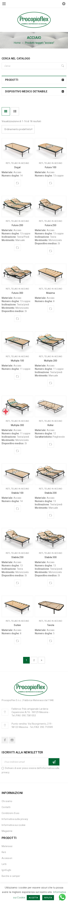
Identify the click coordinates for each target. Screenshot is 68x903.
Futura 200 (17, 225)
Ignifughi (6, 870)
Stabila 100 (17, 493)
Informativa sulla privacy (15, 819)
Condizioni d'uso (10, 813)
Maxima (50, 293)
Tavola (50, 625)
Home (17, 42)
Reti (8, 163)
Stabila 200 (51, 493)
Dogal (17, 167)
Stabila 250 (17, 557)
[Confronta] (17, 183)
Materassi (7, 846)
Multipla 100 (17, 360)
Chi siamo (7, 801)
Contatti (6, 807)
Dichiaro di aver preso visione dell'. (30, 770)
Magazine (7, 831)
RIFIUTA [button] (48, 897)
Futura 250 (50, 225)
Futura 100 (50, 167)
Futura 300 (17, 293)
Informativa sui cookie (14, 825)
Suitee (17, 625)
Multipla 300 (17, 425)
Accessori (7, 858)
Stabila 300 (51, 557)
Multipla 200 (50, 360)
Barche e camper (11, 876)
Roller (51, 425)
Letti (4, 864)
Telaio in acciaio (20, 163)
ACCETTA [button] (33, 897)
